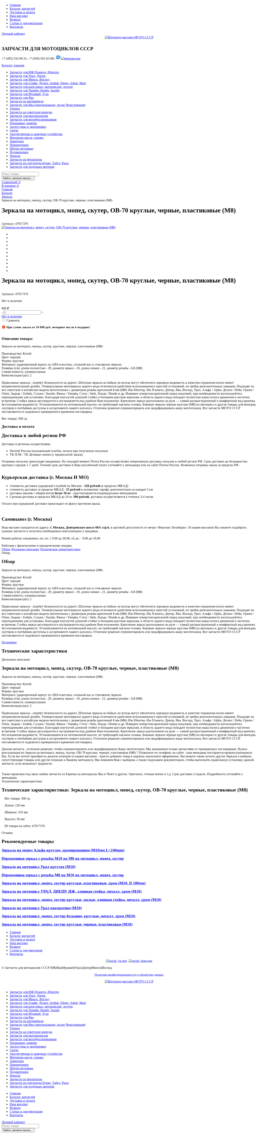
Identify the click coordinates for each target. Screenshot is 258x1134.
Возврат (15, 19)
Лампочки (17, 141)
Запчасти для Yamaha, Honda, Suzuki (34, 90)
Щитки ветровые (21, 148)
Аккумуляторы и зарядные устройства (36, 134)
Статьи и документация (26, 23)
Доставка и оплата (22, 12)
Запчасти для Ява (22, 97)
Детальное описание (25, 549)
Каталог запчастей (22, 8)
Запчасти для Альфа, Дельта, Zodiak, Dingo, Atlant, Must (48, 83)
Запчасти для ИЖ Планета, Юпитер (34, 72)
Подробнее (9, 642)
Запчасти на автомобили (27, 101)
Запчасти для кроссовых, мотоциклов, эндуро (41, 86)
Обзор (6, 549)
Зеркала (15, 156)
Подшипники (19, 152)
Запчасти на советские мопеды (31, 112)
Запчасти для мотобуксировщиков (33, 119)
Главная (15, 5)
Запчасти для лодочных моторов (32, 166)
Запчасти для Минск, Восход (29, 79)
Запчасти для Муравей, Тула (29, 94)
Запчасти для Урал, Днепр (28, 76)
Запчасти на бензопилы (26, 159)
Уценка (15, 108)
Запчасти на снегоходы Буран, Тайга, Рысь (39, 163)
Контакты (16, 26)
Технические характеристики (60, 549)
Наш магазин (19, 16)
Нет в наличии (12, 316)
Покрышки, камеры (23, 123)
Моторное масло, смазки (27, 137)
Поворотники (19, 145)
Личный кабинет (13, 33)
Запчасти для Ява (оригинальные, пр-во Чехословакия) (47, 105)
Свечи (14, 130)
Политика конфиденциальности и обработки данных (129, 974)
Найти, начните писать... (18, 178)
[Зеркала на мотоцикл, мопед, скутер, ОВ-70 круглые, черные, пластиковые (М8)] (58, 227)
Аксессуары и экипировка (28, 126)
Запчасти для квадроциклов (29, 116)
